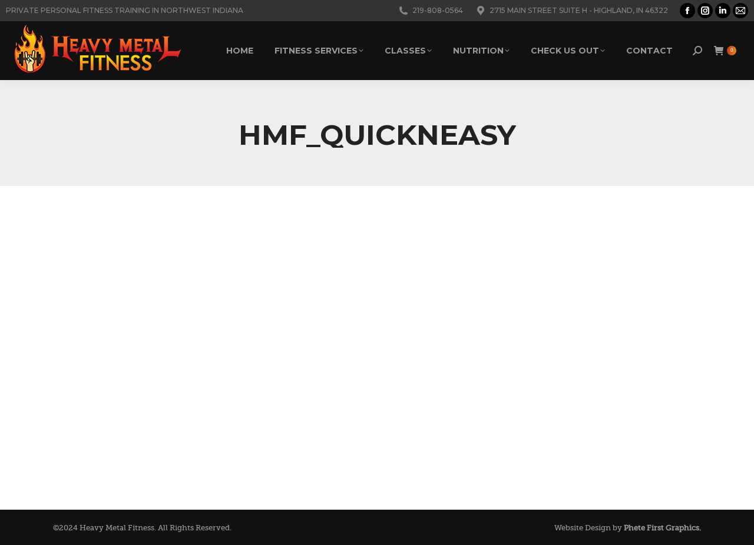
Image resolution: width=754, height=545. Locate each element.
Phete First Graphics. (662, 527)
